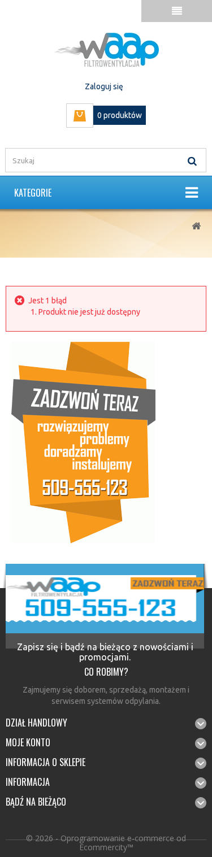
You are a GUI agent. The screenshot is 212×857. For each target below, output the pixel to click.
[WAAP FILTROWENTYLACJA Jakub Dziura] (106, 50)
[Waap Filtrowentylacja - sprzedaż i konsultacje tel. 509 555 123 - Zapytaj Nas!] (83, 441)
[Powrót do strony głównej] (196, 226)
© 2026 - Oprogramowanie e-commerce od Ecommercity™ (106, 842)
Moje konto (28, 742)
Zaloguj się (104, 86)
